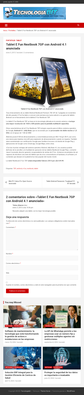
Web (7, 273)
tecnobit (19, 52)
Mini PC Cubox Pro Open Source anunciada (20, 182)
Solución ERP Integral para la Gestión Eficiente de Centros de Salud (20, 375)
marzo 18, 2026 (10, 342)
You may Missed (13, 302)
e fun (24, 168)
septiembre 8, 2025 (51, 342)
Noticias (9, 326)
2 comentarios (29, 52)
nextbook (30, 168)
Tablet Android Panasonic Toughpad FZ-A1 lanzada (60, 182)
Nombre (9, 254)
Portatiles (10, 40)
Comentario (11, 227)
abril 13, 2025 (9, 381)
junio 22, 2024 (49, 378)
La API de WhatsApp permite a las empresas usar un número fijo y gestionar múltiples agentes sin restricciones (60, 335)
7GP (14, 168)
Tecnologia (18, 326)
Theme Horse (45, 391)
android (19, 168)
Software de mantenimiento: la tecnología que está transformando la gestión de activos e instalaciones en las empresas (22, 335)
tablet (36, 168)
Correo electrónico (13, 263)
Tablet (19, 40)
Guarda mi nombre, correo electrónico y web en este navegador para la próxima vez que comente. (41, 285)
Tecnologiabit (26, 391)
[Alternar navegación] (6, 25)
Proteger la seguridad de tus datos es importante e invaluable (61, 373)
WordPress (71, 391)
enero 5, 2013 (10, 52)
